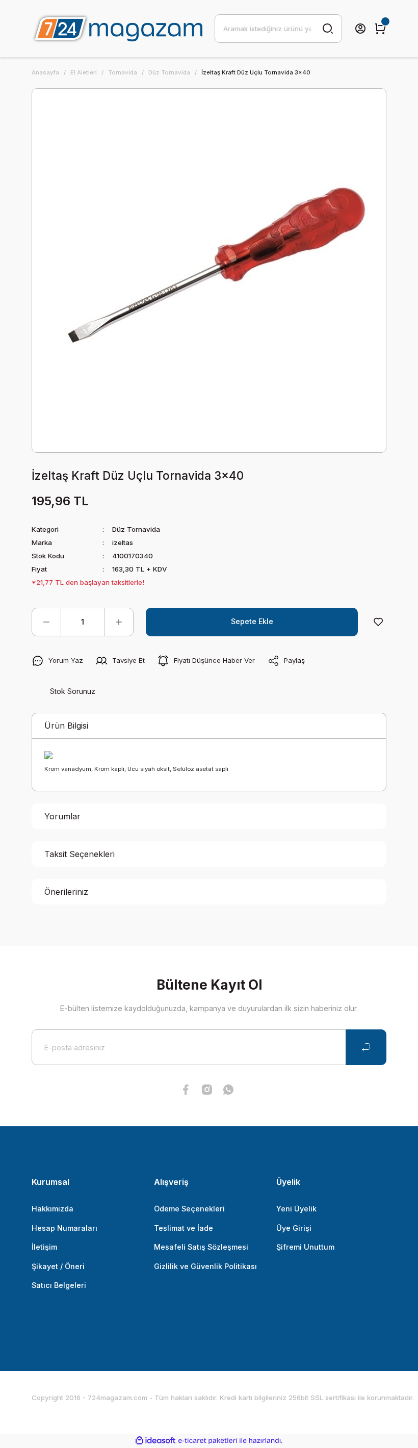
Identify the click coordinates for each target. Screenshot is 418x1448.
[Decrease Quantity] (46, 622)
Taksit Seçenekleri (79, 854)
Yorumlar (62, 816)
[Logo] (117, 28)
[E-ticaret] (208, 1440)
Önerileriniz (66, 892)
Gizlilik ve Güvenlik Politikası (205, 1266)
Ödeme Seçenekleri (189, 1208)
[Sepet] (380, 28)
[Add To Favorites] (378, 622)
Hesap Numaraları (64, 1228)
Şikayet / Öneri (58, 1266)
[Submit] (366, 1047)
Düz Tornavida (136, 529)
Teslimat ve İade (183, 1228)
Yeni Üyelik (296, 1208)
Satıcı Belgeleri (59, 1285)
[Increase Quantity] (118, 622)
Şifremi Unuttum (305, 1247)
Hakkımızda (52, 1208)
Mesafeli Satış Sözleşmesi (201, 1247)
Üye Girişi (293, 1228)
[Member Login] (360, 28)
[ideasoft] (155, 1440)
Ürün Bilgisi (66, 725)
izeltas (122, 542)
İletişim (44, 1247)
